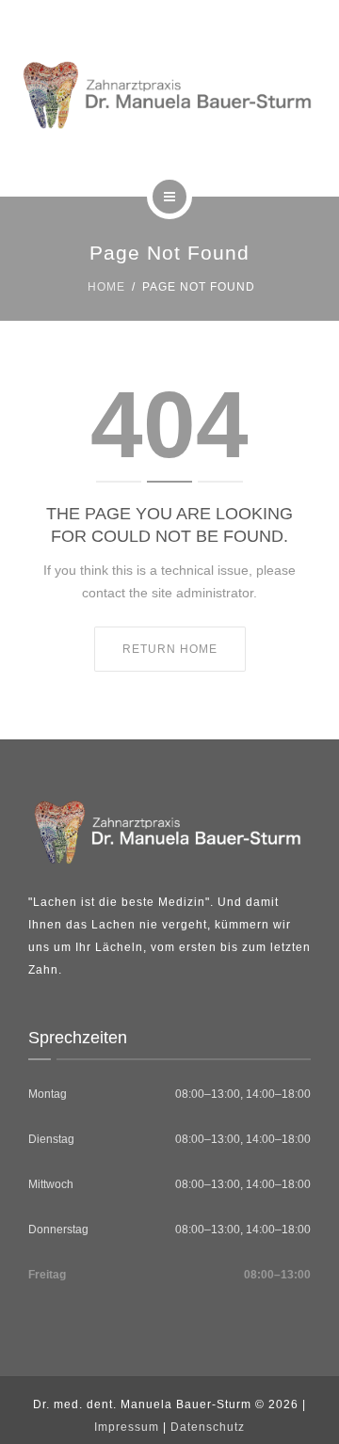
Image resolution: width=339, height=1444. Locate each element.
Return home (170, 649)
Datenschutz (207, 1427)
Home (106, 287)
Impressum (126, 1427)
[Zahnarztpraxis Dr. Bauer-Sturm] (169, 95)
